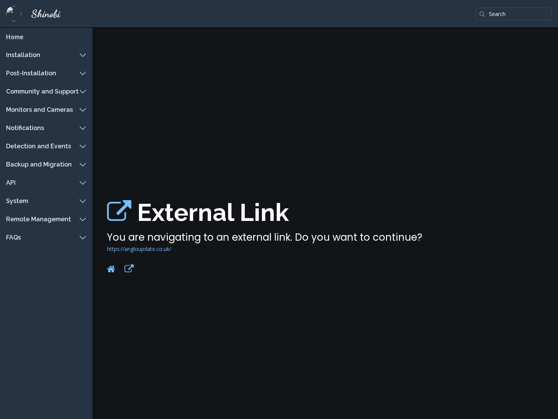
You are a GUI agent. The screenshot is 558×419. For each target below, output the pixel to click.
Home (15, 37)
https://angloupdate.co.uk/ (139, 248)
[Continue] (129, 268)
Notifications (25, 128)
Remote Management (38, 219)
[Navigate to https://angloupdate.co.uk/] (119, 212)
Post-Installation (31, 73)
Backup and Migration (39, 164)
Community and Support (42, 91)
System (17, 201)
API (11, 182)
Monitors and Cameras (39, 109)
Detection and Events (38, 146)
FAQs (13, 237)
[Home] (111, 268)
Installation (23, 55)
